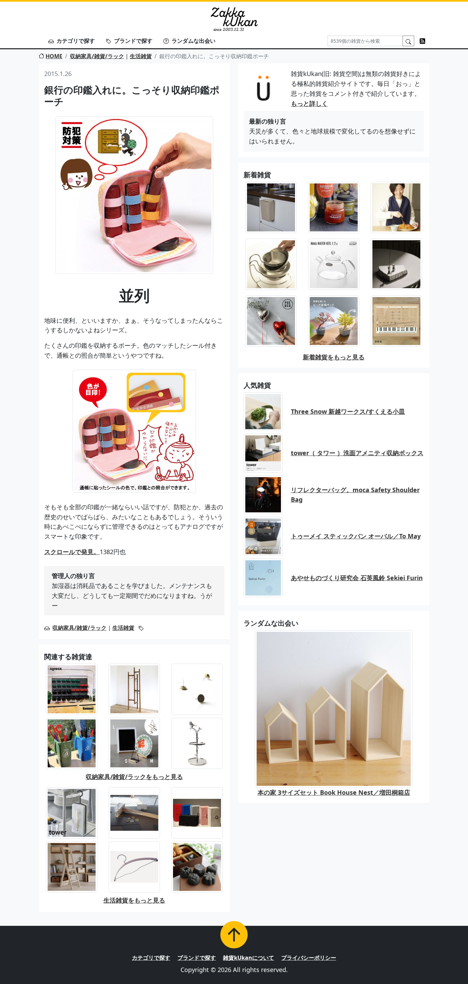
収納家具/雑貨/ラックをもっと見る (134, 776)
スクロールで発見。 (72, 552)
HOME (54, 56)
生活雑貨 (141, 56)
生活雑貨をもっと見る (134, 900)
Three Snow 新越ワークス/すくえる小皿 (348, 411)
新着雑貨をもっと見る (334, 357)
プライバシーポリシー (308, 957)
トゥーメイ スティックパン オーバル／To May (356, 536)
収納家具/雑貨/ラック (97, 56)
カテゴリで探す (76, 40)
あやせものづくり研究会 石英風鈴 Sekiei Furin (357, 578)
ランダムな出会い (193, 40)
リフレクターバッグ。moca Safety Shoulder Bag (355, 495)
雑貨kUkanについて (248, 957)
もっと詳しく (309, 103)
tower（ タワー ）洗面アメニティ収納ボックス (357, 453)
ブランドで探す (133, 40)
